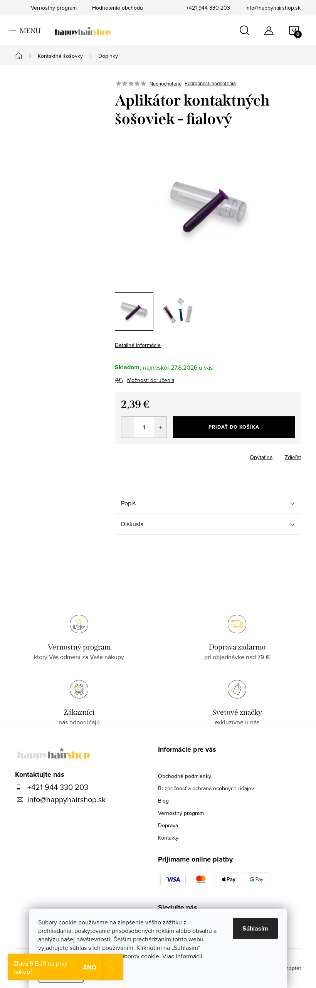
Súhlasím (255, 928)
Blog (163, 801)
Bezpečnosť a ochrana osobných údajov (206, 788)
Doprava (168, 825)
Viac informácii (182, 956)
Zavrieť (169, 455)
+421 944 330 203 (208, 8)
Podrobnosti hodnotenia (210, 84)
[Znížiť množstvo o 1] (127, 427)
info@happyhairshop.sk (273, 8)
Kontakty (168, 838)
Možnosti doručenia (150, 380)
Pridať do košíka (233, 427)
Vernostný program (181, 813)
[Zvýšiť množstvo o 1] (160, 427)
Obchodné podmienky (184, 776)
